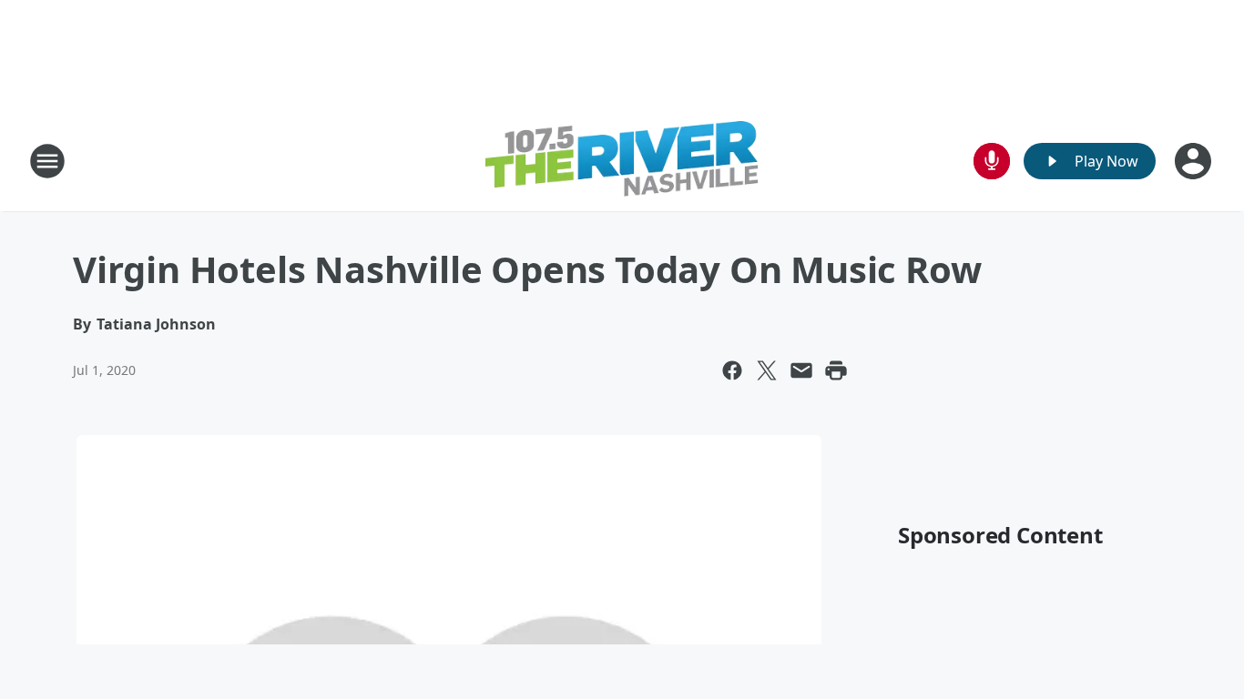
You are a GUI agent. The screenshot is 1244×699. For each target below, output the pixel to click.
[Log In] (1195, 161)
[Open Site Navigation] (47, 161)
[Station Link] (622, 161)
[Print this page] (836, 370)
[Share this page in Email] (801, 370)
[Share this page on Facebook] (732, 370)
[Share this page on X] (767, 370)
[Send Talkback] (992, 161)
